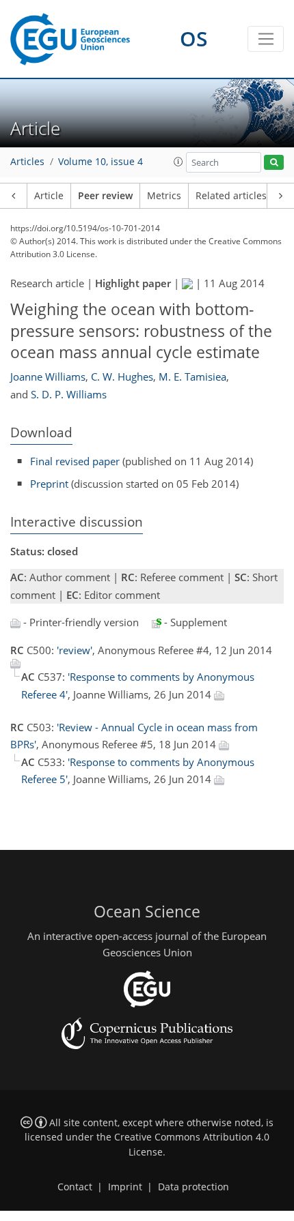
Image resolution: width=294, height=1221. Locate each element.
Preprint (49, 483)
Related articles (231, 196)
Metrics (164, 196)
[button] (178, 162)
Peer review (105, 196)
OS (194, 39)
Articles (27, 162)
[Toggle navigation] (266, 39)
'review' (74, 650)
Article (49, 196)
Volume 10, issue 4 (100, 162)
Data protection (193, 1187)
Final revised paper (75, 461)
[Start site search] (274, 163)
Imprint (125, 1187)
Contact (74, 1187)
